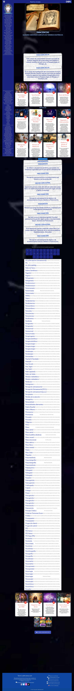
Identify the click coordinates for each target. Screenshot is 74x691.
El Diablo (8, 118)
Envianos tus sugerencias (53, 680)
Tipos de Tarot (8, 51)
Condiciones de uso (27, 680)
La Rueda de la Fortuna (8, 114)
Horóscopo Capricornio (8, 135)
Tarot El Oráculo (8, 17)
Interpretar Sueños (8, 96)
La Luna (8, 121)
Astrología (8, 92)
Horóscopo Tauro (8, 127)
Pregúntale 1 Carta (8, 15)
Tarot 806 (8, 154)
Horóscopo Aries (8, 127)
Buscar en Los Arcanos (53, 675)
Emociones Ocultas (8, 94)
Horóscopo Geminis (8, 128)
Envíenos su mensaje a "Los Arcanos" (25, 682)
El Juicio (8, 123)
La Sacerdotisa (8, 106)
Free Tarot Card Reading (53, 685)
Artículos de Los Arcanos (8, 99)
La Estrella (8, 120)
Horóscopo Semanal (8, 50)
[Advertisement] (8, 72)
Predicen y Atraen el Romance (64, 144)
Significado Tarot (8, 91)
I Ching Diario (8, 49)
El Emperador (8, 108)
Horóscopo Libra (8, 132)
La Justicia (8, 112)
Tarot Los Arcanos (35, 2)
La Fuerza (8, 114)
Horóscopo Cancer (8, 129)
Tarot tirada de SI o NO (8, 32)
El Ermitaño (8, 113)
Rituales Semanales (8, 53)
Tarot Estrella (8, 28)
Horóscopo (8, 126)
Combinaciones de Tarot (8, 51)
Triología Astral (8, 39)
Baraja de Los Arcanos (8, 103)
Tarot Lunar (8, 27)
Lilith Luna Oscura (8, 45)
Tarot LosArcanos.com (25, 676)
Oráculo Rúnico (8, 40)
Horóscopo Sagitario (8, 134)
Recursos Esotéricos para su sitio (53, 682)
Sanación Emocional (8, 22)
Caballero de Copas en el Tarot (50, 146)
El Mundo (8, 124)
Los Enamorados (8, 110)
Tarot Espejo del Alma (8, 19)
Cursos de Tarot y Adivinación (8, 147)
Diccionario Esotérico (8, 95)
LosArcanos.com (40, 689)
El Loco (8, 104)
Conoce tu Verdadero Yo (8, 16)
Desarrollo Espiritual (8, 23)
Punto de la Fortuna (8, 46)
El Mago (8, 105)
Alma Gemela (8, 139)
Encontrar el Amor (8, 21)
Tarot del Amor (8, 18)
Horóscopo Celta (8, 101)
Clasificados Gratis (8, 98)
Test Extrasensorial (8, 152)
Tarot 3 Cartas (8, 29)
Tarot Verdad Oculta (8, 25)
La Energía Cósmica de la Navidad (35, 120)
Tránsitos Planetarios (8, 38)
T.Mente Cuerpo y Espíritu (8, 35)
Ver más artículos (43, 158)
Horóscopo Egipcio (8, 149)
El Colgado (8, 115)
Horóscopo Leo (8, 130)
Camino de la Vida (8, 100)
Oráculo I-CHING (8, 41)
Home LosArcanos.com (42, 632)
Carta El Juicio (21, 119)
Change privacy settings (25, 681)
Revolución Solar (8, 37)
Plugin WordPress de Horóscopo (53, 683)
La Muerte (8, 116)
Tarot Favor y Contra (8, 30)
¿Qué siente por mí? (8, 20)
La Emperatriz (8, 107)
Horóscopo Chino (8, 150)
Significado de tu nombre (8, 97)
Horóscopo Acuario (8, 136)
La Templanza (8, 117)
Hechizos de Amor (8, 153)
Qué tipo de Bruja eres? (8, 100)
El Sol (8, 122)
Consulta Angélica (8, 42)
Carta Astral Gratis (8, 36)
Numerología (8, 151)
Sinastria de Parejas (8, 38)
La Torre (8, 119)
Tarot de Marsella (8, 144)
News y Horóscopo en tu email (53, 677)
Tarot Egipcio (8, 145)
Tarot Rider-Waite (8, 143)
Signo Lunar (8, 44)
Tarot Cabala (8, 31)
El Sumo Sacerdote (8, 109)
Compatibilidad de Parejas (8, 140)
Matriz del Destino (8, 52)
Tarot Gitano (8, 34)
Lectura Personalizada (8, 14)
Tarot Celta (8, 24)
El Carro (8, 111)
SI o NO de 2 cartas (8, 33)
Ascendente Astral (8, 43)
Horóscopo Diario (8, 48)
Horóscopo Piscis (8, 137)
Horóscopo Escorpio (8, 133)
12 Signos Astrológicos (8, 140)
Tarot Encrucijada (8, 25)
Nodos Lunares (8, 47)
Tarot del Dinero (8, 26)
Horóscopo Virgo (8, 131)
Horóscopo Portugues (8, 138)
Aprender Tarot (8, 93)
